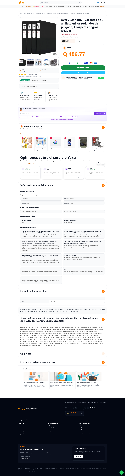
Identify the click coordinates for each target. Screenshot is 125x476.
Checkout (51, 430)
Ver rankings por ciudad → (27, 133)
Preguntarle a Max (100, 113)
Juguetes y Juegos (77, 6)
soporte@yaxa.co (50, 454)
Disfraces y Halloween (88, 6)
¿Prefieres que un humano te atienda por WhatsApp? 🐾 (62, 119)
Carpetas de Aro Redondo (82, 13)
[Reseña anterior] (98, 163)
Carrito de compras (53, 428)
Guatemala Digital (23, 440)
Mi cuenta (51, 432)
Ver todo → (103, 6)
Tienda (50, 426)
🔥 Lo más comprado (38, 6)
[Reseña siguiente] (103, 163)
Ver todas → (99, 369)
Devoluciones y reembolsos (86, 432)
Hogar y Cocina (53, 6)
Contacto (81, 426)
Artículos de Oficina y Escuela (43, 13)
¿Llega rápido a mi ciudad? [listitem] (34, 116)
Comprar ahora (83, 68)
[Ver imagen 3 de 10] (38, 62)
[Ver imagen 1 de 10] (22, 62)
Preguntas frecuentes (23, 438)
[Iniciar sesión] (101, 2)
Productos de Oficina (29, 13)
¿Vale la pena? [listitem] (23, 116)
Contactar (78, 456)
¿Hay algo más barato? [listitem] (60, 116)
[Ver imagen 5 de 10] (53, 62)
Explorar (20, 428)
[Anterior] (23, 144)
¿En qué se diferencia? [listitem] (72, 116)
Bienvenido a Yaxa (23, 432)
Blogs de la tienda (23, 434)
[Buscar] (80, 2)
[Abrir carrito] (104, 2)
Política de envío (83, 428)
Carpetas (73, 13)
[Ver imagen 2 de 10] (30, 62)
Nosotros (20, 436)
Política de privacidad (84, 430)
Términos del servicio (84, 434)
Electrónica (68, 6)
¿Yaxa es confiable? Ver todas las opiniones (31, 163)
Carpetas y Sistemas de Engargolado (60, 13)
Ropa (46, 6)
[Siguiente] (102, 144)
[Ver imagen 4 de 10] (46, 62)
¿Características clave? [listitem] (47, 116)
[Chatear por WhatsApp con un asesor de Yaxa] (122, 472)
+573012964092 (24, 458)
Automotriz (61, 6)
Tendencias (28, 6)
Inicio (21, 13)
